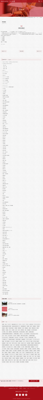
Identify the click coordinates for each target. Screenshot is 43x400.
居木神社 (10, 350)
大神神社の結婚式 (5, 145)
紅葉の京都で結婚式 (6, 245)
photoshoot (14, 335)
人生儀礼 (17, 352)
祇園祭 (3, 341)
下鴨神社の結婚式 (16, 333)
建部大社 (4, 168)
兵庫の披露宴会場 (5, 128)
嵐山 (35, 352)
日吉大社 (4, 192)
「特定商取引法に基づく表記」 (30, 352)
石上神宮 (4, 225)
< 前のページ (4, 51)
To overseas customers (5, 337)
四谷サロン (20, 354)
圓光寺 (3, 354)
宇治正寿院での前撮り (6, 155)
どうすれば (26, 337)
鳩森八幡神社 (19, 350)
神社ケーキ (28, 354)
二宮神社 (4, 98)
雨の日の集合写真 (5, 292)
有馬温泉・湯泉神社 (6, 197)
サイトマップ (32, 388)
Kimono (6, 335)
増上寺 (23, 350)
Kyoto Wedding (10, 335)
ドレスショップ (5, 85)
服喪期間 (20, 341)
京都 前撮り (5, 100)
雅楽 (3, 287)
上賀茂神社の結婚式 (31, 335)
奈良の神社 (4, 150)
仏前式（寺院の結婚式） (9, 385)
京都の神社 (4, 108)
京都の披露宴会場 (5, 105)
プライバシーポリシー (37, 324)
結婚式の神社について (15, 324)
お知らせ (4, 75)
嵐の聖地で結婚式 (5, 163)
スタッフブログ (5, 83)
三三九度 (4, 88)
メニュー (23, 324)
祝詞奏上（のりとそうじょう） (7, 227)
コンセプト (9, 324)
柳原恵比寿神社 (5, 208)
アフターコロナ (13, 341)
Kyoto (3, 335)
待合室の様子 (5, 172)
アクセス (27, 324)
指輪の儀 (4, 185)
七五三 (20, 352)
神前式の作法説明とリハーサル (7, 230)
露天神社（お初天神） (19, 356)
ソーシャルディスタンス (36, 339)
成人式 (23, 352)
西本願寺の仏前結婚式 (12, 339)
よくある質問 (29, 385)
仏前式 (4, 118)
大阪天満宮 (4, 148)
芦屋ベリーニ (5, 250)
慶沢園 (36, 354)
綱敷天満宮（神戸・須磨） (7, 247)
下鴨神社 (4, 93)
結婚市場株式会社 (23, 326)
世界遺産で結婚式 (5, 95)
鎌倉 (30, 356)
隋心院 (38, 352)
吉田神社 (4, 138)
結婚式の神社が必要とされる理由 (6, 326)
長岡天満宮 (4, 280)
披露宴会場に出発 (5, 183)
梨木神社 (4, 212)
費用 (31, 326)
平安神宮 (4, 165)
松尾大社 (4, 207)
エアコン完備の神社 (6, 78)
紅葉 (35, 356)
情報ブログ (4, 180)
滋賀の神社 (4, 220)
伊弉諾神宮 (4, 120)
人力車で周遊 (5, 115)
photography (16, 337)
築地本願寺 (26, 350)
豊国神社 (4, 270)
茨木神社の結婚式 (31, 337)
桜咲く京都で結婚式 (6, 210)
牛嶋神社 (7, 350)
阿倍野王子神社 (5, 285)
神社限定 (38, 356)
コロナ (24, 341)
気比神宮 (17, 354)
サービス (20, 324)
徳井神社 (4, 178)
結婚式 (3, 324)
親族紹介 (4, 262)
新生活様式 (4, 190)
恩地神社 (25, 356)
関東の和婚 (4, 282)
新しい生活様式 (7, 341)
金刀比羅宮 (32, 354)
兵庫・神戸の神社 (5, 130)
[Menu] (41, 1)
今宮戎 (14, 356)
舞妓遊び (18, 335)
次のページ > (39, 51)
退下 (3, 275)
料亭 (35, 337)
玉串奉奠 (4, 222)
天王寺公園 (3, 356)
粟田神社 (4, 242)
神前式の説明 (5, 232)
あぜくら (4, 70)
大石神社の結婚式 (11, 337)
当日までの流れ (16, 385)
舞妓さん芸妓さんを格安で (24, 335)
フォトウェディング (12, 354)
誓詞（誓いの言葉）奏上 (6, 265)
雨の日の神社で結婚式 (6, 290)
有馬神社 (4, 198)
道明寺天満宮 (5, 277)
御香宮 (4, 177)
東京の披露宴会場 (5, 202)
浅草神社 (6, 352)
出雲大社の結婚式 (5, 133)
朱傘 (3, 200)
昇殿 (3, 193)
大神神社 (4, 143)
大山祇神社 (13, 352)
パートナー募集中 (36, 386)
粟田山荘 (4, 240)
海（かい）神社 (5, 217)
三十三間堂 (4, 90)
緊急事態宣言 (23, 339)
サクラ (33, 356)
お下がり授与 (5, 73)
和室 (27, 356)
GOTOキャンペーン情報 (29, 341)
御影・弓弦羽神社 (5, 173)
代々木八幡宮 (14, 350)
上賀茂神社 (34, 326)
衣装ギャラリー (6, 386)
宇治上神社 (4, 153)
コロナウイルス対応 (29, 339)
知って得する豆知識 (23, 385)
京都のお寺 (4, 103)
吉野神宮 (4, 140)
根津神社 (3, 350)
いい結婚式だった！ (4, 339)
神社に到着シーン (5, 235)
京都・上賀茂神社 (5, 110)
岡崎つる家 (4, 160)
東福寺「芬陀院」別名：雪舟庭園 (8, 205)
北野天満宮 (4, 135)
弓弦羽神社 (4, 170)
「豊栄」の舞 (5, 68)
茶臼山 (39, 354)
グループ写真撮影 (5, 80)
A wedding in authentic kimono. (7, 63)
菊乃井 (4, 255)
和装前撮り (31, 350)
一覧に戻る (21, 51)
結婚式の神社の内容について (16, 326)
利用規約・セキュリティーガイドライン (25, 386)
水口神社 (4, 215)
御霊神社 (4, 175)
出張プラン (21, 333)
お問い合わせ (31, 324)
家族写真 (4, 158)
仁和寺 (24, 354)
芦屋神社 (4, 252)
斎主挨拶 (4, 188)
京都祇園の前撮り (5, 113)
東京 (2, 352)
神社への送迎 (5, 237)
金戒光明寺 (6, 354)
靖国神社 (7, 356)
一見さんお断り (21, 337)
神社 (5, 324)
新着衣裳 (17, 341)
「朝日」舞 (4, 65)
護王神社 (4, 267)
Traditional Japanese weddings (34, 333)
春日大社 (4, 195)
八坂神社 (4, 125)
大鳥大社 (11, 356)
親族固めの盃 (5, 260)
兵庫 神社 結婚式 (36, 341)
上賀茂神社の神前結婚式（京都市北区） (7, 333)
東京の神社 (4, 203)
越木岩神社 (4, 272)
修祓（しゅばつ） (5, 123)
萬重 (3, 257)
